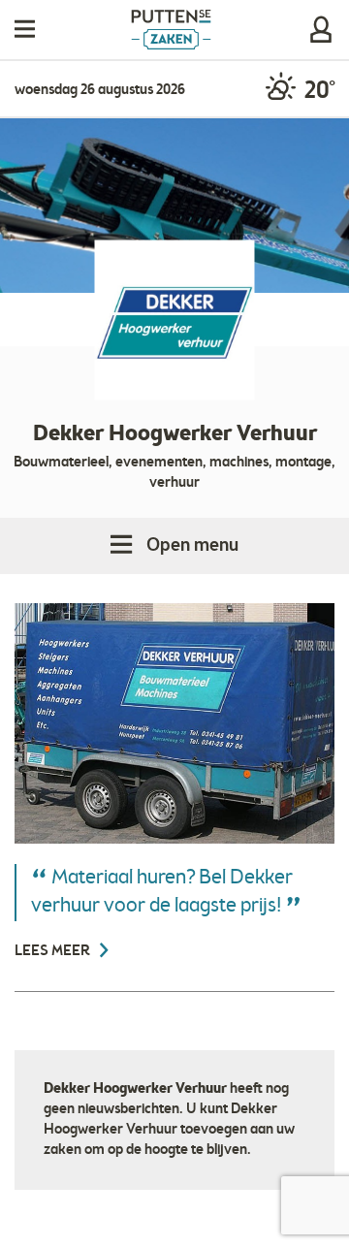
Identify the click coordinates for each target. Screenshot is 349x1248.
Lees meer (54, 951)
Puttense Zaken (171, 29)
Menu (25, 29)
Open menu (192, 546)
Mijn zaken (320, 29)
